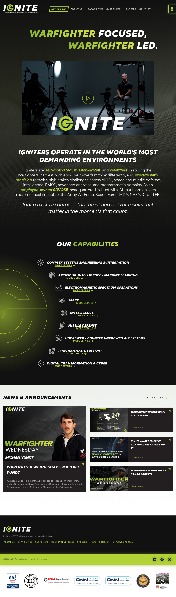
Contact (145, 9)
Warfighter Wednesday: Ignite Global (148, 413)
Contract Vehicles (62, 542)
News (93, 542)
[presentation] (44, 433)
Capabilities (95, 9)
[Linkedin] (155, 559)
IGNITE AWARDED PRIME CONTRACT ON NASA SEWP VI (148, 445)
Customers (41, 542)
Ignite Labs (59, 9)
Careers (131, 9)
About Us (9, 542)
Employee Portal (122, 542)
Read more (138, 428)
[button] (88, 98)
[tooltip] (13, 580)
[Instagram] (169, 559)
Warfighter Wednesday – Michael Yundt (43, 470)
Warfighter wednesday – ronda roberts (148, 472)
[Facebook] (162, 559)
